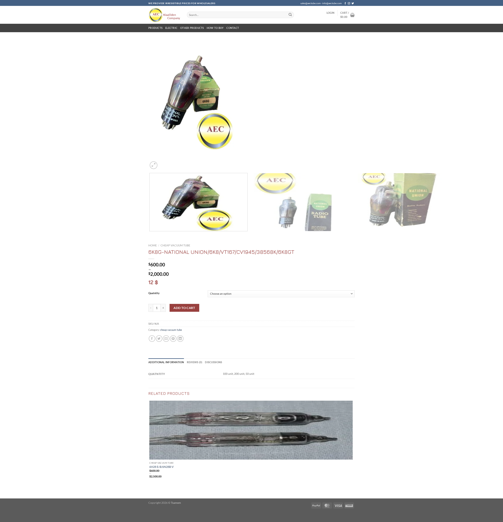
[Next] (163, 163)
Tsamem (176, 502)
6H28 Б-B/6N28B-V (161, 466)
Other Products (192, 27)
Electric (171, 27)
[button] (330, 13)
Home (152, 245)
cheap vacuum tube (175, 245)
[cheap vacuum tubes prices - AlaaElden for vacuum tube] (164, 15)
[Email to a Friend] (166, 338)
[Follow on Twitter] (353, 3)
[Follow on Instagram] (349, 3)
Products (155, 27)
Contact (232, 27)
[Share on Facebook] (152, 338)
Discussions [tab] (213, 362)
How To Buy (215, 27)
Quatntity (154, 293)
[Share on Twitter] (159, 338)
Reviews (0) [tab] (194, 362)
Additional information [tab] (166, 362)
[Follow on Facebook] (345, 3)
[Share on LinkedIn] (180, 338)
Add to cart (184, 308)
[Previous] (150, 235)
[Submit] (290, 15)
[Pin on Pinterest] (173, 338)
